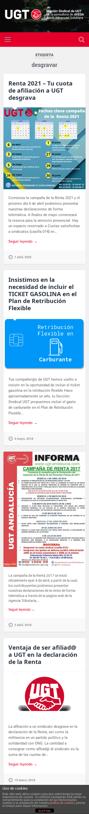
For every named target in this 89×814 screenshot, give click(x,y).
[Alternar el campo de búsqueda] (82, 39)
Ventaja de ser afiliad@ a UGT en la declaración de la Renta (42, 654)
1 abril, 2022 (22, 257)
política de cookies (62, 803)
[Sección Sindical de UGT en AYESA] (44, 16)
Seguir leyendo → (22, 241)
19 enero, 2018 (24, 780)
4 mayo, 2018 (23, 439)
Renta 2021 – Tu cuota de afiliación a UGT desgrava (40, 90)
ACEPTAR (44, 810)
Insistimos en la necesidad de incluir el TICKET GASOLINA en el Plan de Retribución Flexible (42, 293)
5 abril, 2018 (22, 625)
